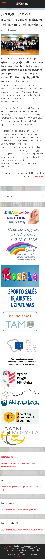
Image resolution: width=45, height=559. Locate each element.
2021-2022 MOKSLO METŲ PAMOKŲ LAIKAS (18, 510)
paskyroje (39, 176)
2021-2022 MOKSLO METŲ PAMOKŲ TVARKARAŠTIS (22, 530)
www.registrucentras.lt (22, 557)
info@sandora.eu (10, 548)
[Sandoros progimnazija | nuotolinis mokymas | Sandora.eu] (22, 3)
